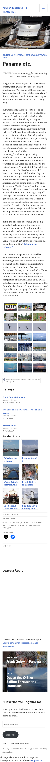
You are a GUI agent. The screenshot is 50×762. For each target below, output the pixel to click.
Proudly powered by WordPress (16, 749)
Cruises (6, 55)
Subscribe (10, 734)
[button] (10, 307)
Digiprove (36, 760)
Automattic (7, 752)
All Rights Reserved (12, 382)
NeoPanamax (9, 425)
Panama (7, 528)
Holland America (12, 523)
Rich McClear (9, 519)
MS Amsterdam (30, 523)
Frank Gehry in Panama (14, 397)
